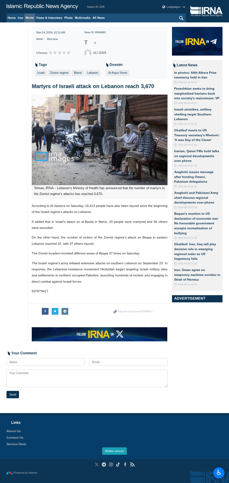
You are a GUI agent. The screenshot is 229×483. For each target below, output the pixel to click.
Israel (41, 72)
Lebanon (92, 72)
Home (12, 17)
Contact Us (14, 437)
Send (12, 394)
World (29, 17)
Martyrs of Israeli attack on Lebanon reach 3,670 (93, 86)
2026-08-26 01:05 (187, 186)
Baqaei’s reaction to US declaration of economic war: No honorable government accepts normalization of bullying (196, 223)
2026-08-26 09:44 (187, 82)
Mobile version (114, 451)
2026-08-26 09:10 (187, 124)
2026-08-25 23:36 (187, 237)
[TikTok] (118, 464)
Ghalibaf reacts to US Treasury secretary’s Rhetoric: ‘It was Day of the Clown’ (197, 135)
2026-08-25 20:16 (187, 284)
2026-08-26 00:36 (187, 207)
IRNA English (42, 6)
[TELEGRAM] (104, 464)
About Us (13, 431)
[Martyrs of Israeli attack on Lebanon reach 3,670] (100, 140)
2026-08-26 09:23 (187, 103)
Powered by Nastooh (26, 472)
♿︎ (219, 472)
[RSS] (132, 464)
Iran (20, 17)
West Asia (52, 39)
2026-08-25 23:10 (187, 263)
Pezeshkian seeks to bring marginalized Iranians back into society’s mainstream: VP (196, 93)
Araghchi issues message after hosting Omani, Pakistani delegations (194, 176)
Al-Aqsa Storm (117, 72)
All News (99, 17)
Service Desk (16, 444)
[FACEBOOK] (125, 464)
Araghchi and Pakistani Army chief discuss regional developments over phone (196, 197)
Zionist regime (59, 72)
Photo (68, 17)
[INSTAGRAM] (111, 464)
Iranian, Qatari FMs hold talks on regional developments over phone (196, 155)
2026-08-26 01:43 (187, 144)
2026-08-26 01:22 (187, 165)
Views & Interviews (49, 17)
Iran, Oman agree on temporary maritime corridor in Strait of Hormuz (197, 274)
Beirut (78, 72)
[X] (97, 464)
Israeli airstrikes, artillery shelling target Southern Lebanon (193, 114)
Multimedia (82, 17)
